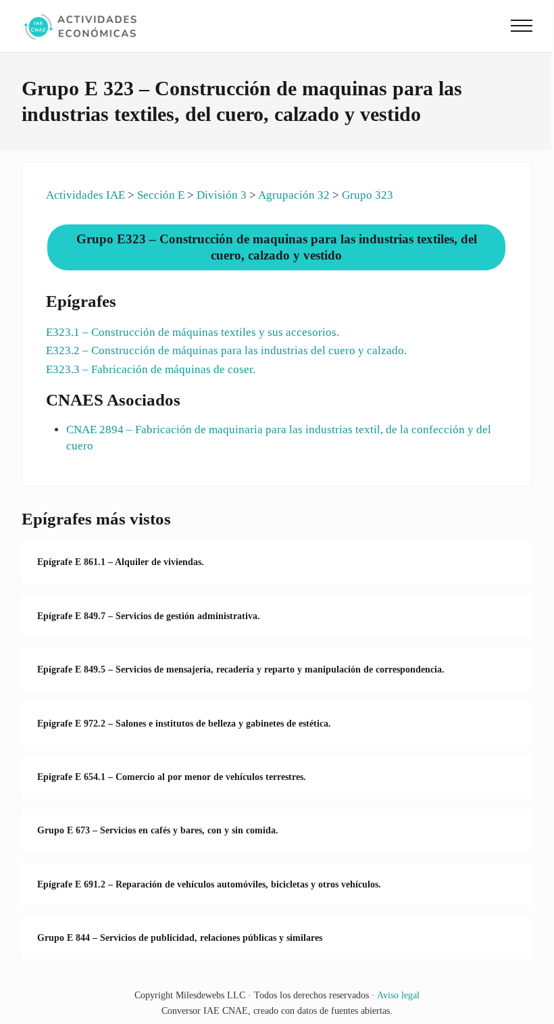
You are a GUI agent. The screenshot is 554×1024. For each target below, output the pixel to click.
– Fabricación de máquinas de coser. (150, 369)
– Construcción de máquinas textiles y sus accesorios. (192, 332)
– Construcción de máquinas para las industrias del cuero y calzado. (226, 350)
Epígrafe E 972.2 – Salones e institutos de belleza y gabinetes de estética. (184, 723)
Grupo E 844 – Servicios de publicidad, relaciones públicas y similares (179, 937)
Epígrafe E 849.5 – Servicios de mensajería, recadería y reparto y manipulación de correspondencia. (241, 669)
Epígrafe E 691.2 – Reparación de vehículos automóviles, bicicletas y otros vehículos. (209, 884)
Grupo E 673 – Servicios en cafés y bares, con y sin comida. (157, 830)
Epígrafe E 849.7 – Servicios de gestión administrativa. (148, 615)
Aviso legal (398, 995)
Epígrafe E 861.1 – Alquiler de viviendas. (120, 561)
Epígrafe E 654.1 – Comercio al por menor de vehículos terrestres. (171, 776)
